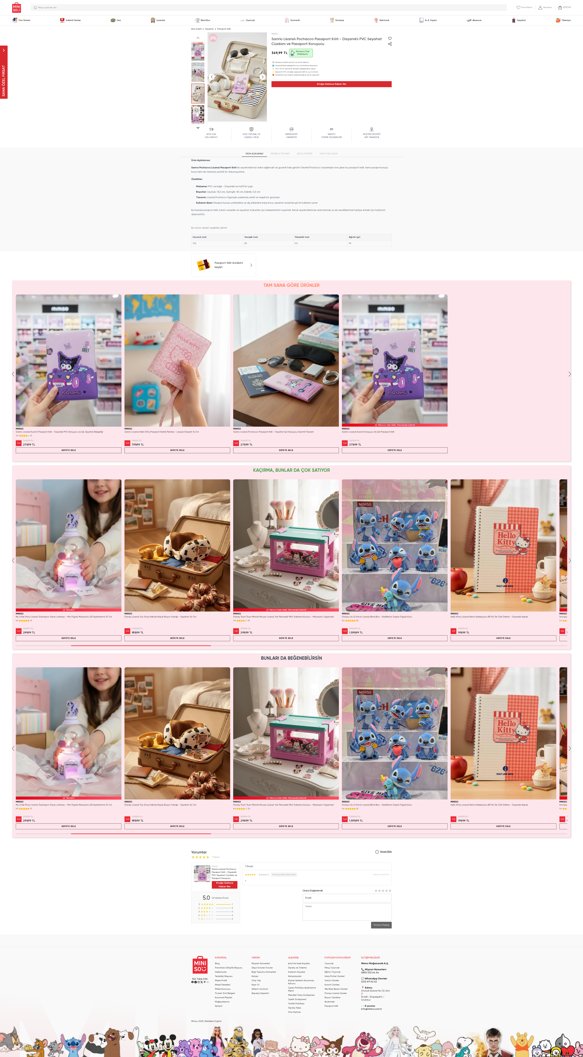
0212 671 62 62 (369, 982)
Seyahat (209, 29)
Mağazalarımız (222, 1002)
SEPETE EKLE (68, 450)
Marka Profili (221, 981)
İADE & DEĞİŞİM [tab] (304, 154)
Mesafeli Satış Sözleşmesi (301, 995)
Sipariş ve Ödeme (297, 968)
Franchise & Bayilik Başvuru (228, 968)
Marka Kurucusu (222, 989)
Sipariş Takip (294, 1008)
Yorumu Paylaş (381, 925)
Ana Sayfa (196, 29)
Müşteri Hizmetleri (261, 963)
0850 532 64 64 (370, 972)
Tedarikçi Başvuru (223, 976)
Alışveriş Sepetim (260, 993)
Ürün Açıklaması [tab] (254, 154)
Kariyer (255, 976)
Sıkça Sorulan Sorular (262, 968)
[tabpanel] (291, 202)
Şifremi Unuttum (260, 989)
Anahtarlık (330, 1002)
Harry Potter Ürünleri (335, 976)
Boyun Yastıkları (332, 998)
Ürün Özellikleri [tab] (329, 154)
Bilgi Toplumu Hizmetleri (264, 972)
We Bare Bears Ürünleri (336, 989)
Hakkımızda (221, 972)
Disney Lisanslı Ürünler (336, 993)
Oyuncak (329, 963)
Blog (217, 963)
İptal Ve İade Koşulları (299, 963)
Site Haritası (294, 1012)
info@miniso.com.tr (371, 1009)
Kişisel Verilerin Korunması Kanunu (301, 982)
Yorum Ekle (386, 852)
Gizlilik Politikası (296, 1004)
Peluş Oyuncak (332, 968)
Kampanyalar (294, 976)
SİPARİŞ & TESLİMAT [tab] (280, 154)
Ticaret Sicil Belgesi (225, 993)
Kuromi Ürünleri (332, 985)
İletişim (218, 1006)
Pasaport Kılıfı (224, 29)
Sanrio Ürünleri (332, 981)
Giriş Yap (256, 981)
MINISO (274, 34)
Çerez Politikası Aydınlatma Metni (302, 989)
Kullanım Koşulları (296, 972)
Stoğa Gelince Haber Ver (331, 84)
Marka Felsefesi (222, 985)
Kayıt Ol (255, 985)
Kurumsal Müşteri (223, 998)
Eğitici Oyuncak (333, 972)
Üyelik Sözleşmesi (297, 999)
